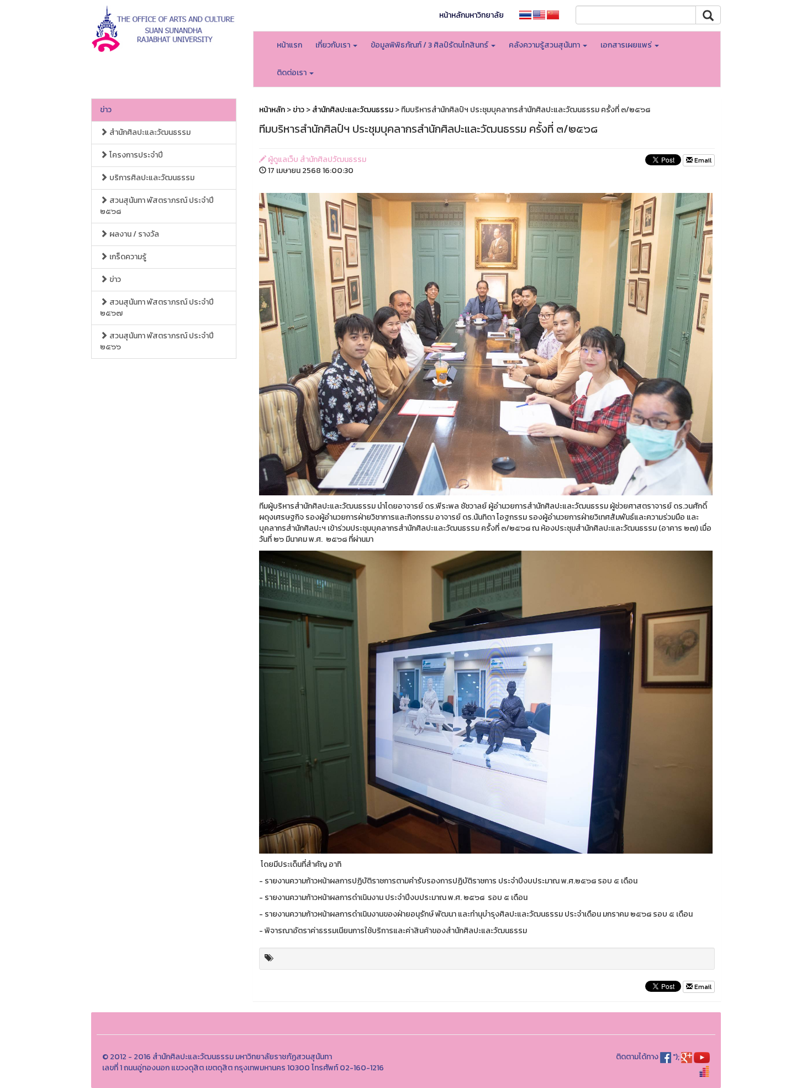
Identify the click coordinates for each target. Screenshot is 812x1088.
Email (702, 160)
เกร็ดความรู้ (127, 257)
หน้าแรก (289, 45)
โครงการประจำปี (135, 155)
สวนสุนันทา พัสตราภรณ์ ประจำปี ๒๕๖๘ (157, 206)
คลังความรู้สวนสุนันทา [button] (545, 45)
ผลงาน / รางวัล (133, 234)
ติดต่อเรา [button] (292, 73)
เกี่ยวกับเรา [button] (333, 45)
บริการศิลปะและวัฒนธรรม (151, 178)
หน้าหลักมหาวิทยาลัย (471, 15)
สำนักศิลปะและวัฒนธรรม (149, 132)
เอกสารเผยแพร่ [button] (626, 45)
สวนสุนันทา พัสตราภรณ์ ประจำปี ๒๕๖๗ (157, 307)
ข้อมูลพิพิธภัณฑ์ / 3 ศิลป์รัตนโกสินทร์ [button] (430, 45)
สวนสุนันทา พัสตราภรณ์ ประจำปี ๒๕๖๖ (157, 341)
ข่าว (106, 110)
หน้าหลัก (272, 110)
